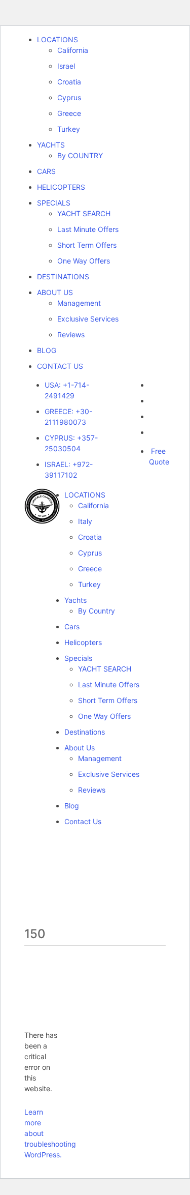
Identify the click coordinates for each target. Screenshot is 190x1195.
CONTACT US (60, 366)
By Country (96, 610)
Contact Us (82, 821)
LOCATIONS (57, 39)
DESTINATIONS (63, 276)
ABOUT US (55, 292)
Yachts (75, 600)
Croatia (69, 81)
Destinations (84, 731)
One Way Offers (83, 260)
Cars (72, 626)
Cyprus (69, 97)
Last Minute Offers (88, 229)
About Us (79, 747)
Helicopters (83, 642)
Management (79, 303)
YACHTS (51, 144)
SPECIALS (53, 202)
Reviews (71, 334)
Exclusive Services (88, 318)
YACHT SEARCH (83, 213)
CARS (46, 171)
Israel (66, 66)
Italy (85, 521)
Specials (78, 658)
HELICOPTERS (61, 187)
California (72, 50)
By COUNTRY (80, 155)
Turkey (68, 129)
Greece (69, 113)
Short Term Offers (87, 245)
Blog (71, 805)
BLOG (46, 350)
